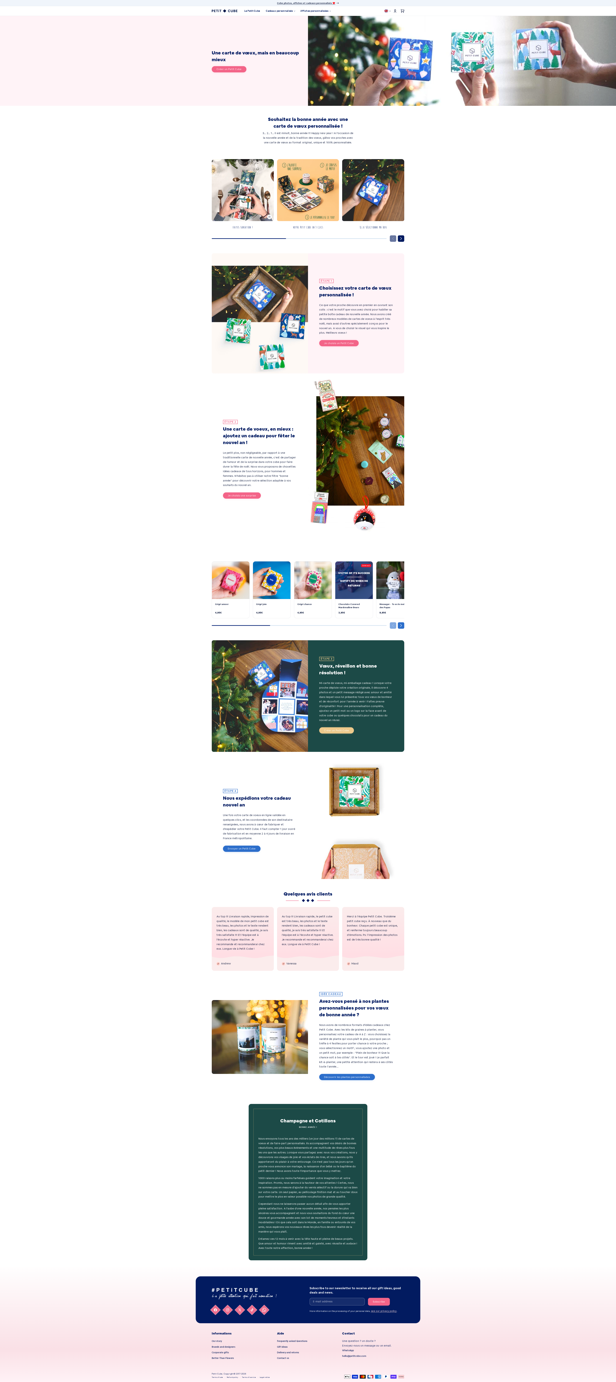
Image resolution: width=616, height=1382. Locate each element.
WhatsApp (348, 1350)
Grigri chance (304, 604)
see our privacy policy (384, 1310)
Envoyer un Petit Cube (242, 848)
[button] (280, 11)
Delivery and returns (288, 1352)
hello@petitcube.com (354, 1356)
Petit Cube (217, 1374)
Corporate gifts (220, 1352)
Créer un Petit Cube (229, 69)
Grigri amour (222, 604)
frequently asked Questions (292, 1341)
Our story (217, 1341)
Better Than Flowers (223, 1358)
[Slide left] (393, 238)
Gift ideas (282, 1346)
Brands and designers (223, 1346)
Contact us (283, 1358)
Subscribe (379, 1301)
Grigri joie (261, 604)
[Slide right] (401, 238)
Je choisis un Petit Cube (339, 343)
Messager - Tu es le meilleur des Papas (394, 606)
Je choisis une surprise (242, 495)
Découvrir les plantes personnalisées (347, 1077)
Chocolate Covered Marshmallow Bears (349, 606)
